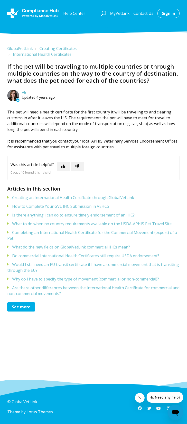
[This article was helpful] (63, 166)
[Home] (33, 13)
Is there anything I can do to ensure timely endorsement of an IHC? (73, 215)
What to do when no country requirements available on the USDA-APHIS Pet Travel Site (92, 223)
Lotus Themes (40, 412)
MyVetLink (120, 13)
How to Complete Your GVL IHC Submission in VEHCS (60, 206)
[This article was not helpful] (77, 166)
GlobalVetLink (20, 48)
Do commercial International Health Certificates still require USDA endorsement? (85, 255)
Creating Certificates (58, 48)
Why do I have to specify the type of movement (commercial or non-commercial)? (85, 279)
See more (21, 307)
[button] (102, 13)
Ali (24, 92)
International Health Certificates (42, 54)
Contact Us (143, 13)
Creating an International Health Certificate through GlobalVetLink (73, 197)
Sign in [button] (168, 13)
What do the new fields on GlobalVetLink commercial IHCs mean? (71, 247)
